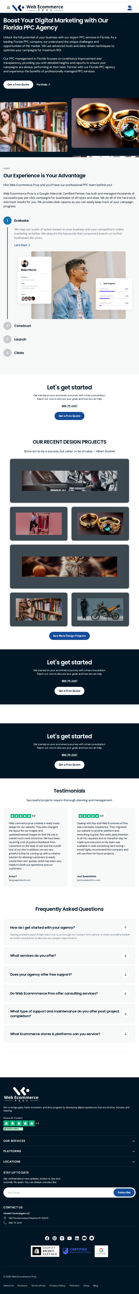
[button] (129, 7)
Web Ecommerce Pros (24, 1276)
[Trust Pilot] (92, 1238)
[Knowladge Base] (84, 1238)
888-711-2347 (15, 1222)
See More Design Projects (69, 636)
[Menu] (8, 7)
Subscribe (124, 1192)
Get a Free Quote (18, 84)
